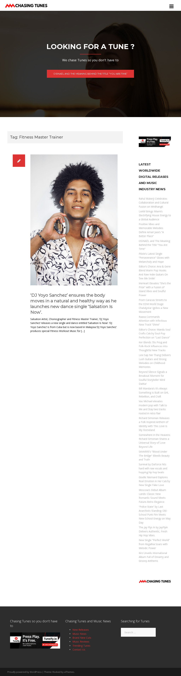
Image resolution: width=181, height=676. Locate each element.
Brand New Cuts (81, 637)
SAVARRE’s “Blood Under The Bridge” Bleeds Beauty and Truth (154, 455)
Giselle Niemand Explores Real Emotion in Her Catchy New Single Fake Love (154, 481)
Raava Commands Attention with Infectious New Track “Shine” (153, 320)
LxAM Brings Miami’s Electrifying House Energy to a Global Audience (155, 215)
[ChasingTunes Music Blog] (26, 5)
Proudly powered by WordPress (24, 672)
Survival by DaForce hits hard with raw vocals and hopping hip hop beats (153, 468)
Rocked (56, 672)
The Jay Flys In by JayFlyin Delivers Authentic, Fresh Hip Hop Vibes (153, 531)
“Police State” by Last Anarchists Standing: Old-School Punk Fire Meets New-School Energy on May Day (155, 514)
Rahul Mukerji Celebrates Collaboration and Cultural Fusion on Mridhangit (153, 202)
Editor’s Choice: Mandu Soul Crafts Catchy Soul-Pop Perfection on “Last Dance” (154, 333)
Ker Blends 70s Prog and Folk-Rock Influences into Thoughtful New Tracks (153, 346)
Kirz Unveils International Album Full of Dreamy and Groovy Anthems (154, 557)
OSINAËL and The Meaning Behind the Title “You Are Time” (90, 73)
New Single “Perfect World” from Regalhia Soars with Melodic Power (154, 544)
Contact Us (78, 649)
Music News (79, 633)
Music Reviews (80, 641)
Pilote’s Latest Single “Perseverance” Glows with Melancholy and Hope (154, 257)
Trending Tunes (81, 645)
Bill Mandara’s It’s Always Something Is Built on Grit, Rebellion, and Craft (154, 392)
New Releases (80, 629)
